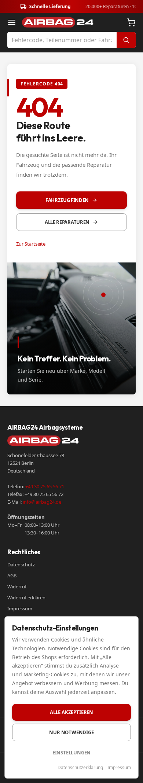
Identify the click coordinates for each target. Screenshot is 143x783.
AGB (11, 575)
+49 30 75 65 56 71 (44, 486)
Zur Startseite (30, 243)
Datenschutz (21, 564)
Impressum (19, 608)
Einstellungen (71, 752)
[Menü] (11, 22)
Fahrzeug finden (67, 200)
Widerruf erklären (26, 597)
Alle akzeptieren (71, 712)
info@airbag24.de (42, 502)
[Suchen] (126, 40)
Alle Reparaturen (67, 222)
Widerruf (16, 586)
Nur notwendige (71, 732)
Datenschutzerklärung (80, 767)
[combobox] (62, 40)
